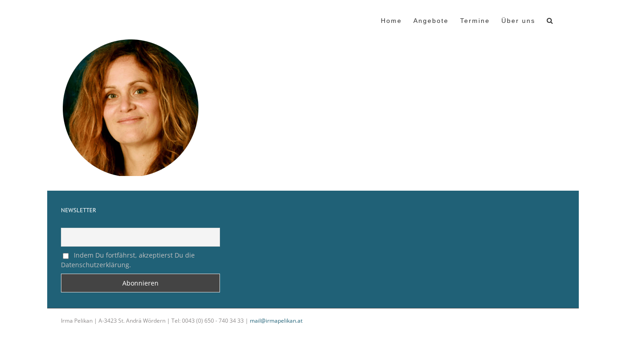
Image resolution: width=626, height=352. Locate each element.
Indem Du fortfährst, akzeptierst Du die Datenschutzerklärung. (128, 260)
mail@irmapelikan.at (276, 320)
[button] (550, 19)
